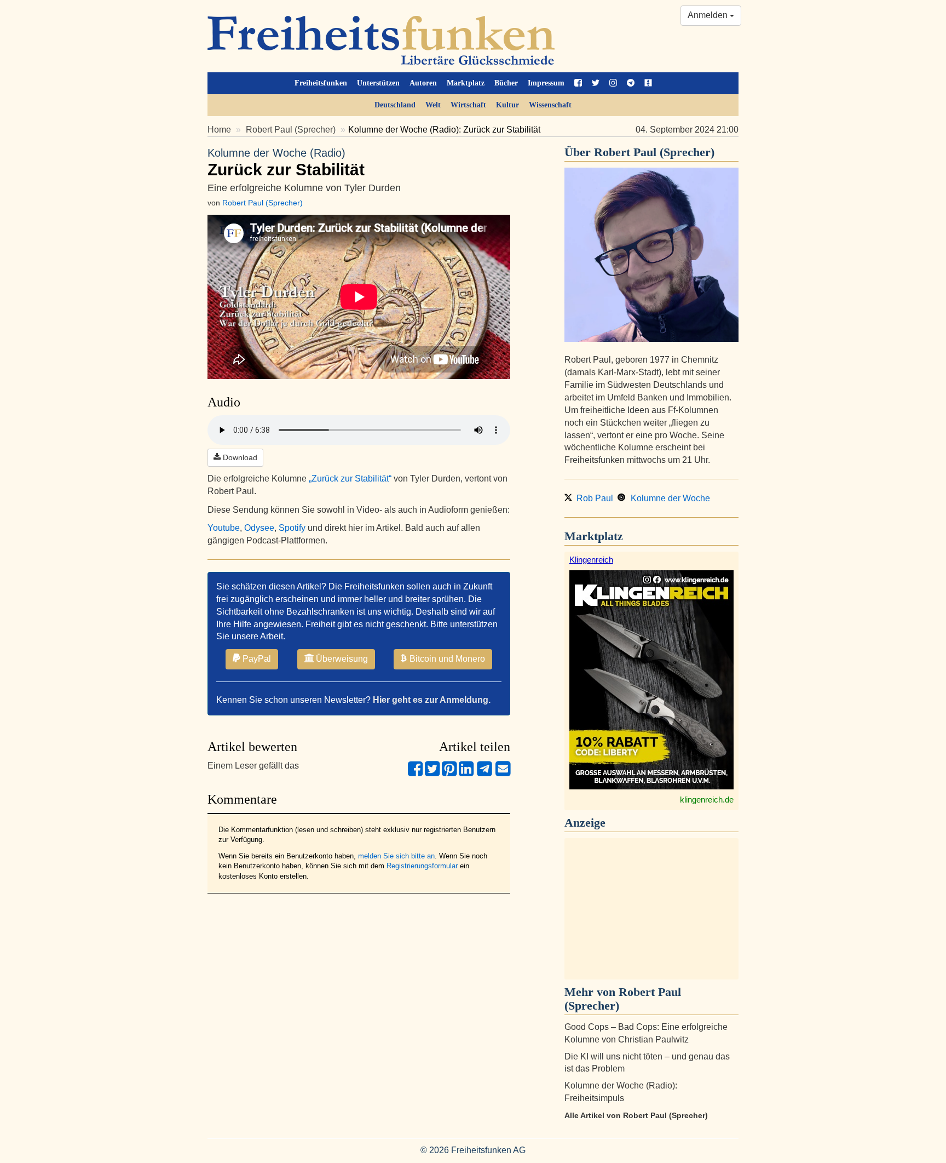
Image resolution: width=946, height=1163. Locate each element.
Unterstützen (378, 83)
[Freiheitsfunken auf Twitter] (596, 83)
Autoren (423, 83)
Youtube (223, 527)
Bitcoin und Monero (446, 658)
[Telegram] (484, 773)
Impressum (546, 83)
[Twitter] (432, 773)
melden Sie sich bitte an (396, 856)
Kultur (507, 105)
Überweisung (341, 658)
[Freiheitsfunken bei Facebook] (578, 83)
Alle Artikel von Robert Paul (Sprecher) (636, 1115)
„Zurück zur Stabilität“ (350, 478)
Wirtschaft (468, 105)
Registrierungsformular (422, 866)
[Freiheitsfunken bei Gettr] (648, 83)
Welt (433, 105)
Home (219, 129)
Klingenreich (591, 559)
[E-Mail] (502, 773)
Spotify (292, 527)
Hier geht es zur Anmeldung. (432, 699)
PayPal (255, 658)
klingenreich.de (707, 799)
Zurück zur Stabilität (286, 163)
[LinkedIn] (466, 773)
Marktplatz (465, 83)
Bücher (506, 83)
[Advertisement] (651, 908)
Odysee (259, 527)
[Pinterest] (449, 773)
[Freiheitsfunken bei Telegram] (631, 83)
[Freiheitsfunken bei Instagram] (613, 83)
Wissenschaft (550, 105)
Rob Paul (592, 498)
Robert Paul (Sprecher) (291, 129)
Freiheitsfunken (321, 83)
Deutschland (395, 105)
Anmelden (709, 15)
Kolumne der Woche (668, 498)
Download (239, 457)
